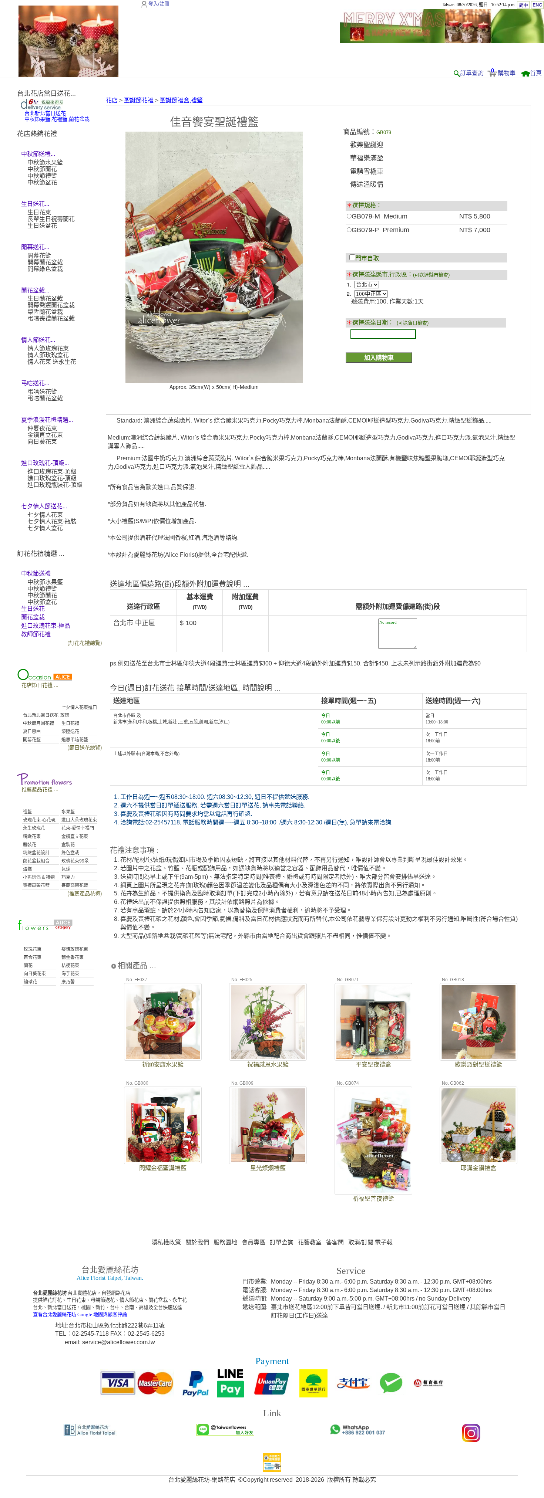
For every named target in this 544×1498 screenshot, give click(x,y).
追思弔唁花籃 (74, 739)
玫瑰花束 (32, 949)
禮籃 (27, 811)
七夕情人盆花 (45, 528)
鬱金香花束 (72, 957)
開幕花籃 (39, 256)
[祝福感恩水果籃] (268, 1021)
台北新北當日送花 (40, 715)
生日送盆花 (42, 226)
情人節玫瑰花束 (48, 348)
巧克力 (67, 877)
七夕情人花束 (45, 515)
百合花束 (32, 957)
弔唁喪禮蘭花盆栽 (51, 318)
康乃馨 (67, 981)
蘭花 (28, 965)
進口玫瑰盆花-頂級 (52, 478)
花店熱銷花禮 (37, 134)
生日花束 (39, 212)
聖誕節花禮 (139, 100)
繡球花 (30, 981)
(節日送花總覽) (84, 747)
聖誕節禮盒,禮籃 (181, 100)
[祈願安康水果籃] (163, 1021)
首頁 (536, 73)
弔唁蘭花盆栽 (45, 398)
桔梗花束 (69, 965)
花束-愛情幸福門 (77, 828)
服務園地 (225, 1242)
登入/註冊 (158, 4)
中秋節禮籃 (42, 176)
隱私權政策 (166, 1242)
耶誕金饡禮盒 (478, 1168)
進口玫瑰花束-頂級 (52, 471)
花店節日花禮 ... (39, 684)
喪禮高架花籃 (36, 885)
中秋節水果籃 (45, 162)
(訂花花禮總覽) (84, 642)
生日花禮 (69, 723)
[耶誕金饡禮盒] (478, 1124)
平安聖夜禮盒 (373, 1064)
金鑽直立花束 (45, 435)
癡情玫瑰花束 (74, 949)
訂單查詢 (472, 73)
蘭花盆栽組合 (36, 861)
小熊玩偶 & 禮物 (38, 877)
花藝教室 (310, 1242)
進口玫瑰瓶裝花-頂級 (55, 485)
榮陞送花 (69, 731)
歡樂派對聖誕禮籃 (478, 1064)
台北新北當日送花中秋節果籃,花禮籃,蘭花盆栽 (57, 116)
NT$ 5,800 (474, 216)
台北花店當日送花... (46, 93)
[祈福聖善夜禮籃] (373, 1140)
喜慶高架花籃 (74, 885)
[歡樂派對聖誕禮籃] (478, 1021)
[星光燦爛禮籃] (268, 1124)
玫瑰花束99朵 (74, 861)
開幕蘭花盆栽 (45, 262)
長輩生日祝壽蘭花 (51, 219)
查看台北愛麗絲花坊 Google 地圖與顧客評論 (80, 1314)
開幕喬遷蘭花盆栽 (51, 305)
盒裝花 (67, 844)
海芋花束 (69, 973)
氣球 (65, 869)
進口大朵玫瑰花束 (78, 820)
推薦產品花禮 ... (39, 789)
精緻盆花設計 (36, 852)
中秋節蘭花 (42, 169)
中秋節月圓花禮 (38, 723)
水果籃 (67, 811)
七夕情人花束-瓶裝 (52, 521)
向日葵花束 (42, 441)
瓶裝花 (29, 844)
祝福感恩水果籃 (268, 1064)
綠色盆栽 (69, 852)
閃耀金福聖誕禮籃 (163, 1168)
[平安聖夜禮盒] (373, 1021)
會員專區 (253, 1242)
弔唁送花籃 (42, 392)
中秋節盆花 (42, 182)
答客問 (335, 1242)
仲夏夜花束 (42, 428)
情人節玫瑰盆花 (48, 355)
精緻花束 (31, 836)
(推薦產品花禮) (84, 893)
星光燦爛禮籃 (268, 1168)
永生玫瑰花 (33, 828)
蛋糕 (27, 869)
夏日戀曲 (31, 731)
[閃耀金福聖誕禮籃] (163, 1124)
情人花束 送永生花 (51, 362)
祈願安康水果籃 (163, 1064)
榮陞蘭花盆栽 (45, 312)
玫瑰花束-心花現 (39, 820)
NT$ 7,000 (474, 230)
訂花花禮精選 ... (40, 553)
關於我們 (197, 1242)
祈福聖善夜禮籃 (373, 1199)
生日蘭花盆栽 (45, 298)
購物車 (507, 73)
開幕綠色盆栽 (45, 269)
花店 (112, 100)
